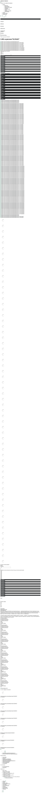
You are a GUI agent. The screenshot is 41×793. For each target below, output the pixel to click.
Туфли (6, 9)
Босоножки (7, 6)
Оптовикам (5, 763)
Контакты (4, 767)
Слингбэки (7, 11)
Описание (2, 608)
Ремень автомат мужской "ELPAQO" (7, 740)
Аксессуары (5, 13)
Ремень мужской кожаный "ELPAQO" (7, 732)
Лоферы (6, 8)
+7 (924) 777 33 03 (6, 772)
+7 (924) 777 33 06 (6, 775)
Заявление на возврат (7, 759)
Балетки (6, 5)
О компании (5, 787)
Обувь (4, 4)
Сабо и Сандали (8, 10)
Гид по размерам (6, 762)
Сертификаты (3, 610)
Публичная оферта (6, 761)
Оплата (4, 786)
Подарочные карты (6, 783)
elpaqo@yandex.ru (9, 777)
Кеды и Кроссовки (8, 7)
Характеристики (3, 609)
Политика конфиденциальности (9, 760)
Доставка (5, 757)
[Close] (0, 779)
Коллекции (5, 14)
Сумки (4, 12)
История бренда (6, 766)
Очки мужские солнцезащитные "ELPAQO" (8, 696)
